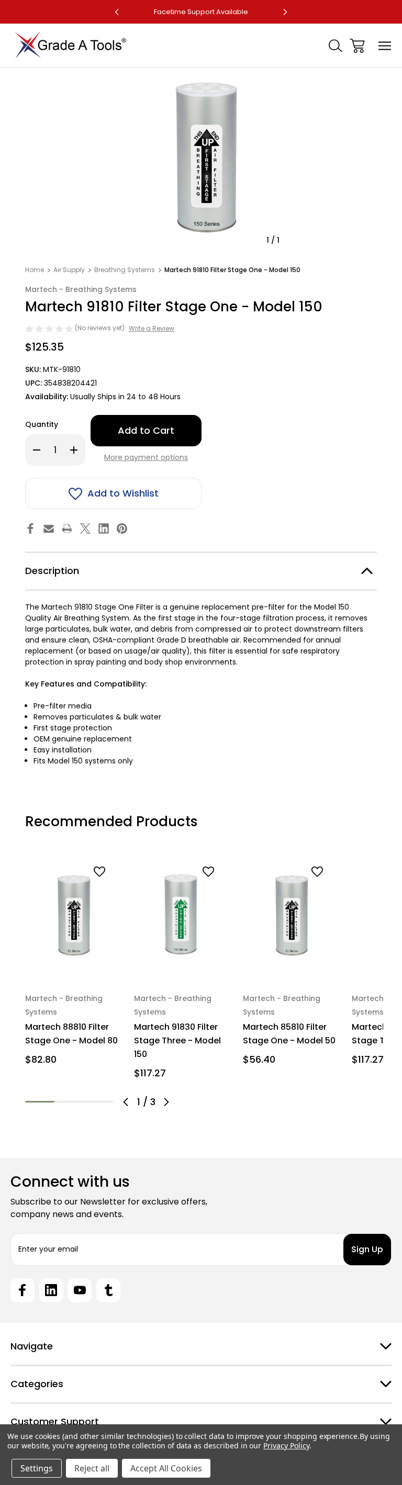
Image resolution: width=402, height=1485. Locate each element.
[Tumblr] (108, 1290)
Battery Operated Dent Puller (201, 12)
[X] (85, 528)
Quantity (41, 424)
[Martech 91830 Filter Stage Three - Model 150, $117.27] (182, 915)
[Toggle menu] (385, 45)
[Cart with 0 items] (357, 46)
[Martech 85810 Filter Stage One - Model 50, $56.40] (291, 915)
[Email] (48, 528)
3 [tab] (98, 1101)
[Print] (67, 528)
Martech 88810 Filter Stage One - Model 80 (71, 1034)
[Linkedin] (103, 528)
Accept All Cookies (166, 1468)
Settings (36, 1468)
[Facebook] (30, 528)
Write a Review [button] (151, 328)
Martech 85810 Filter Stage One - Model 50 (289, 1034)
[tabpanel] (73, 963)
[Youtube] (80, 1290)
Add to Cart (73, 965)
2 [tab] (69, 1101)
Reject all (91, 1468)
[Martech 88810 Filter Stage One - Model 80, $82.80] (73, 915)
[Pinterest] (122, 528)
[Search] (335, 45)
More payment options (146, 457)
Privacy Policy (286, 1445)
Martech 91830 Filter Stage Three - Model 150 (177, 1040)
